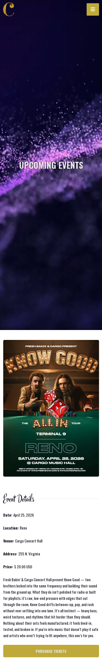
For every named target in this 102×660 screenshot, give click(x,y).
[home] (10, 9)
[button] (93, 9)
